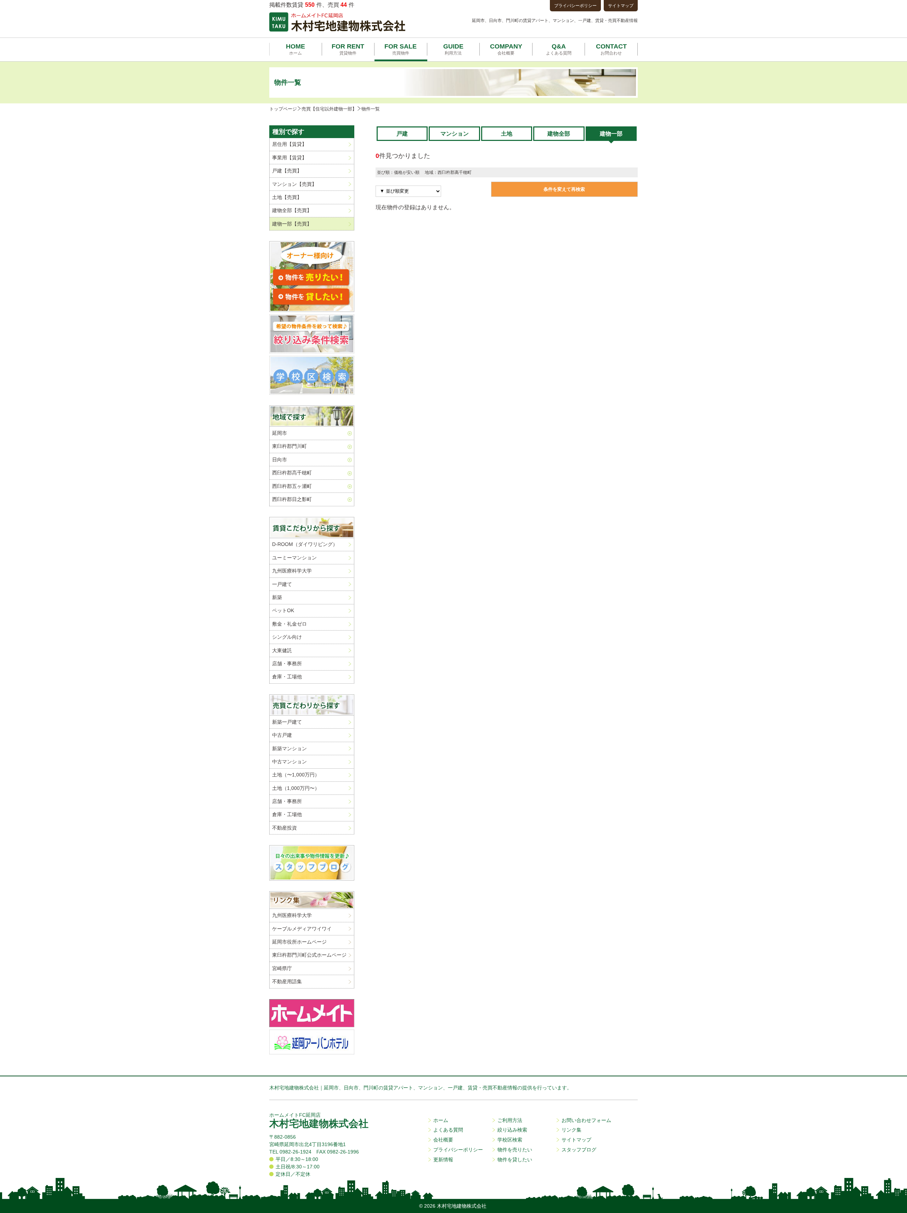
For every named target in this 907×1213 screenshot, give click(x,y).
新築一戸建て (287, 722)
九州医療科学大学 (292, 571)
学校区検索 (509, 1140)
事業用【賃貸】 (289, 157)
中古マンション (289, 761)
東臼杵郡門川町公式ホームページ (309, 955)
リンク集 (571, 1130)
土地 (506, 134)
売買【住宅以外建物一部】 (329, 109)
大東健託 (282, 650)
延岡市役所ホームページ (299, 942)
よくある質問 (448, 1130)
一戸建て (282, 584)
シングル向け (287, 637)
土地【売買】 (287, 197)
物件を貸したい (514, 1159)
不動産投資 (284, 828)
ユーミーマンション (294, 557)
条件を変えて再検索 (564, 189)
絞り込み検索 (512, 1130)
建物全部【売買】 (292, 210)
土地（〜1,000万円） (296, 775)
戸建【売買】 (287, 170)
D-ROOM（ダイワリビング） (305, 544)
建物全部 (558, 134)
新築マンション (289, 748)
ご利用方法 (509, 1120)
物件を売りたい (514, 1149)
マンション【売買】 (294, 184)
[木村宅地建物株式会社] (337, 22)
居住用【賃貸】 (289, 144)
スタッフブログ (579, 1149)
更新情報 (443, 1159)
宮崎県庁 (282, 968)
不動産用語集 (287, 981)
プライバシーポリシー (575, 5)
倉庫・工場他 (287, 676)
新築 (277, 597)
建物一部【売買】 (292, 224)
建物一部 (611, 134)
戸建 (402, 134)
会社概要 (443, 1140)
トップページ (283, 109)
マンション (454, 134)
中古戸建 (282, 735)
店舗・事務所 (287, 663)
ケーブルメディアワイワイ (302, 929)
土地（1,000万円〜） (296, 788)
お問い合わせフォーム (586, 1120)
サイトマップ (620, 5)
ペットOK (283, 610)
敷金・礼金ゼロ (289, 624)
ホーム (440, 1120)
